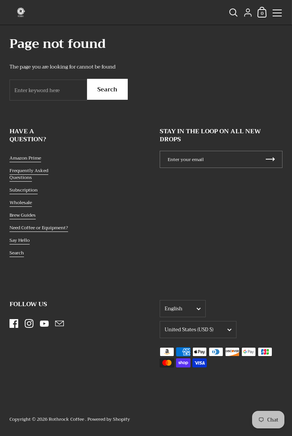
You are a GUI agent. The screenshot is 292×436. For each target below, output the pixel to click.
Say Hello (20, 240)
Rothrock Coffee (67, 419)
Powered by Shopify (108, 419)
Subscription (24, 190)
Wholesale (21, 202)
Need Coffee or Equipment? (39, 228)
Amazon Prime (25, 158)
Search (107, 89)
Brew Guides (23, 215)
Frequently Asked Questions (29, 174)
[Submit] (270, 159)
